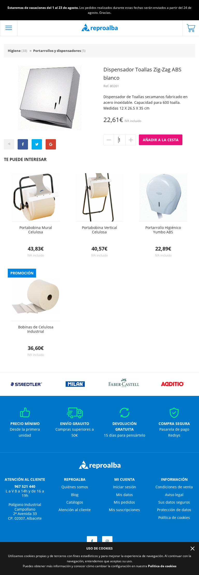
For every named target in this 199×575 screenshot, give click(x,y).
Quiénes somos (74, 486)
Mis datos (124, 494)
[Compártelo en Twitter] (37, 144)
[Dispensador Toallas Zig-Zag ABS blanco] (49, 97)
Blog (75, 494)
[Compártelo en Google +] (51, 144)
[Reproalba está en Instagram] (107, 541)
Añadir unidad (130, 140)
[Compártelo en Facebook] (23, 144)
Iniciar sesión (124, 486)
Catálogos (74, 502)
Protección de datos (174, 509)
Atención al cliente (75, 509)
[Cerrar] (192, 548)
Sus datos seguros (174, 502)
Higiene (17, 50)
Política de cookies (174, 517)
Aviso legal (174, 494)
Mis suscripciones (124, 509)
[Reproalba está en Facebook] (92, 541)
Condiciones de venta (174, 486)
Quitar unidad (109, 140)
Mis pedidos (124, 502)
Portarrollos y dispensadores (59, 50)
